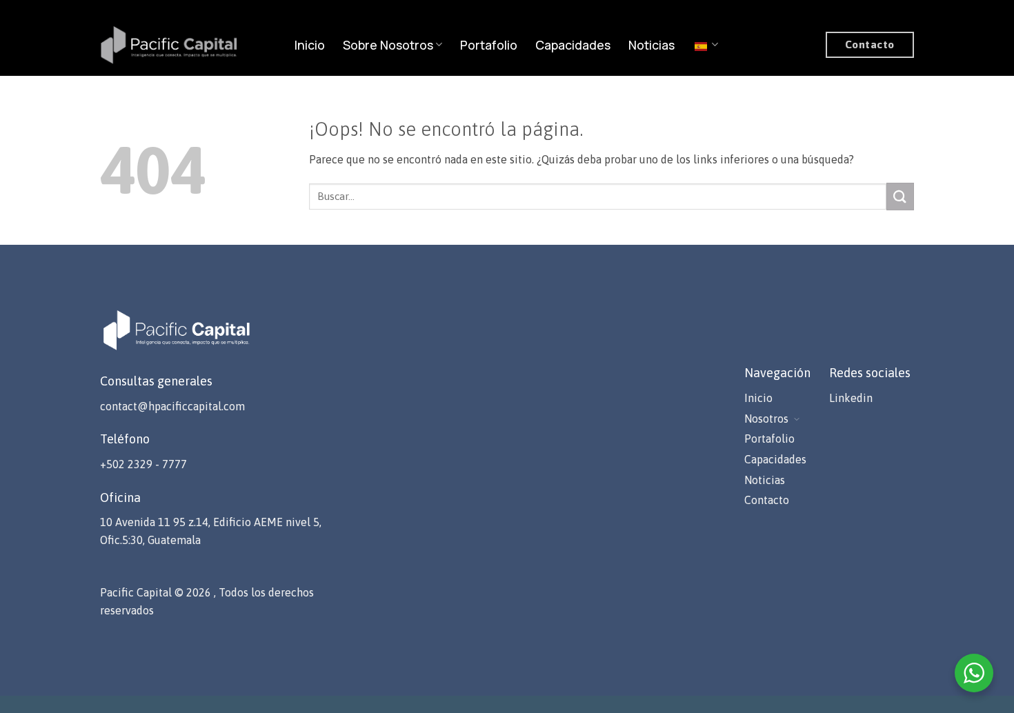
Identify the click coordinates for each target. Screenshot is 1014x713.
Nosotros (766, 418)
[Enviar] (900, 196)
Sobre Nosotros (388, 45)
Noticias (651, 45)
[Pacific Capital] (169, 44)
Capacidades (572, 45)
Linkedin (851, 398)
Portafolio (488, 45)
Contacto (766, 500)
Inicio (310, 45)
